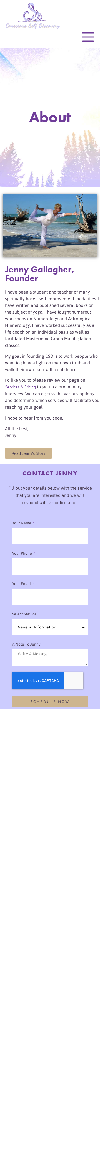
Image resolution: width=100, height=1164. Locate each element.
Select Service (24, 614)
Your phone (22, 553)
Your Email (22, 583)
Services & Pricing (20, 387)
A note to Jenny (26, 644)
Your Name (22, 523)
